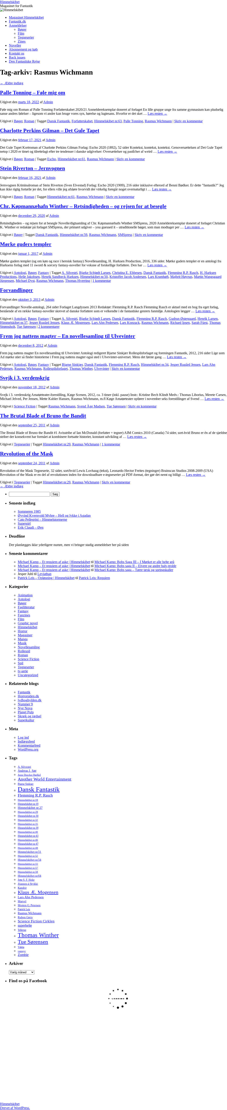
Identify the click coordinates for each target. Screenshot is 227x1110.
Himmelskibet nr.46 (28, 840)
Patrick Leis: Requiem (94, 578)
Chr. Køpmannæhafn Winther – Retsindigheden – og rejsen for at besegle (83, 206)
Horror (22, 631)
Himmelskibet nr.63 (108, 121)
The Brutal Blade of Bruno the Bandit (43, 416)
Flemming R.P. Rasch (183, 273)
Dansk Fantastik (58, 121)
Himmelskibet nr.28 (28, 812)
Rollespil (24, 651)
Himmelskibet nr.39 (28, 827)
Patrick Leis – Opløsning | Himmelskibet (46, 578)
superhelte (25, 926)
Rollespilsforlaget (55, 368)
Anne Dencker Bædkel (29, 775)
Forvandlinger (16, 290)
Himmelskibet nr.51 (29, 851)
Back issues (17, 57)
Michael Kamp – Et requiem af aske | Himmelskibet (54, 562)
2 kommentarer (48, 326)
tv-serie (23, 671)
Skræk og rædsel (29, 716)
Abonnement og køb (23, 49)
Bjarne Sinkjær (72, 364)
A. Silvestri (69, 273)
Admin (48, 102)
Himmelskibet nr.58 (28, 872)
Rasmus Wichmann (158, 121)
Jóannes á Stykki (28, 883)
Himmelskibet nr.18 (28, 800)
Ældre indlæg (11, 83)
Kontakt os (16, 53)
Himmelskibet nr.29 (56, 444)
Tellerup (22, 930)
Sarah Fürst (199, 322)
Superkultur (26, 720)
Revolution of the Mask (26, 454)
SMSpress (125, 235)
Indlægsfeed (26, 741)
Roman (29, 121)
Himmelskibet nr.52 (28, 856)
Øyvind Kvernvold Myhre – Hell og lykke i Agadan (54, 515)
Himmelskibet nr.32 (28, 820)
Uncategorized (28, 675)
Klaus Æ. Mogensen (75, 322)
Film (21, 33)
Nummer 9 (25, 704)
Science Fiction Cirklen (36, 921)
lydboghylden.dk (29, 700)
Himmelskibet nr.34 (154, 364)
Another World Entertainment (44, 779)
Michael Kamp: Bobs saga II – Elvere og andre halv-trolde (135, 566)
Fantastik (24, 692)
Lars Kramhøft (158, 277)
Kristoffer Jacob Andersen (128, 277)
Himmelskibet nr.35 (28, 824)
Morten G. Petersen (29, 905)
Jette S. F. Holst (26, 879)
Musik (22, 643)
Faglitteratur (26, 607)
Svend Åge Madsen (91, 406)
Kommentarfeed (29, 745)
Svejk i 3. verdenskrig (24, 378)
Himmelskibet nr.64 (29, 875)
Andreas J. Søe (27, 770)
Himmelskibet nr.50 (94, 277)
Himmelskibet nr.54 (29, 859)
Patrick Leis (24, 909)
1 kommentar (101, 281)
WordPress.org (28, 749)
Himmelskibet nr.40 (28, 832)
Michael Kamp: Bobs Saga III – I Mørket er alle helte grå (134, 562)
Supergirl (24, 523)
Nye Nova (25, 708)
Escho (51, 159)
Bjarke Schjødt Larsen (94, 273)
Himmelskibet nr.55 (28, 864)
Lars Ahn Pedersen (105, 322)
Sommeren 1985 (29, 511)
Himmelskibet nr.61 (71, 159)
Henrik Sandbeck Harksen (59, 277)
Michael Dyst (25, 281)
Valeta (21, 947)
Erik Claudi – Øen (30, 527)
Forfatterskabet (82, 121)
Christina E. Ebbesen (127, 273)
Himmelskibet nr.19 (28, 804)
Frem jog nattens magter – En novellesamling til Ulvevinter (67, 336)
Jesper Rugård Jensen (44, 322)
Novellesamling (29, 647)
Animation (25, 595)
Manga (22, 639)
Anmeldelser (18, 25)
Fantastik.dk (17, 21)
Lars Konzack (130, 322)
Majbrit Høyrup (181, 277)
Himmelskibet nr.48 (28, 848)
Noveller (15, 45)
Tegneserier (26, 37)
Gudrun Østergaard (182, 319)
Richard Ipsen (180, 322)
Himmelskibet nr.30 (28, 815)
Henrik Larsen (208, 319)
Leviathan (44, 574)
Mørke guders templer (25, 244)
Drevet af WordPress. (15, 1108)
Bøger (22, 29)
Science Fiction (24, 406)
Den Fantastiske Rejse (24, 61)
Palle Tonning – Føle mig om (32, 92)
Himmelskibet (10, 2)
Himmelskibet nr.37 (13, 322)
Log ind (23, 737)
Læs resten (157, 113)
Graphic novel (28, 623)
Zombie (23, 955)
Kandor (22, 887)
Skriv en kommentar (188, 121)
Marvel (22, 901)
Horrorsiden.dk (28, 696)
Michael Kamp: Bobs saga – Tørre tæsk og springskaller (133, 570)
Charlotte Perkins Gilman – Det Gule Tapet (49, 130)
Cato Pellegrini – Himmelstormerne (42, 519)
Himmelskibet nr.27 (30, 807)
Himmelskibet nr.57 (28, 868)
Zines (21, 41)
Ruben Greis (25, 917)
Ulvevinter (101, 368)
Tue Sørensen (26, 326)
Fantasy (43, 273)
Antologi (20, 273)
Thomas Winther (80, 368)
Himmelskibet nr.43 (28, 835)
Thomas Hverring (77, 281)
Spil (20, 663)
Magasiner (25, 635)
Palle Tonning (133, 121)
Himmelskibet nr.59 (73, 235)
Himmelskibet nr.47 (28, 843)
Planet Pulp (26, 712)
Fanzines (24, 615)
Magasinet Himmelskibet (26, 17)
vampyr (22, 951)
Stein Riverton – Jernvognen (32, 168)
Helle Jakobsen (29, 277)
